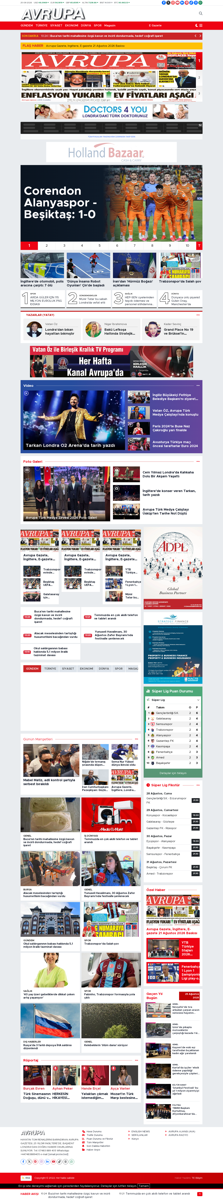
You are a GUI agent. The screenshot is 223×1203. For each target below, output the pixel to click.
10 (187, 245)
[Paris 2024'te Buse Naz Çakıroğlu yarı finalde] (139, 428)
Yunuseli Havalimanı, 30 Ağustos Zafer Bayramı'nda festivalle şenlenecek (114, 635)
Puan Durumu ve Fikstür (100, 1139)
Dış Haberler (32, 1042)
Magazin (109, 25)
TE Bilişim (197, 1178)
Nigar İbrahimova (115, 324)
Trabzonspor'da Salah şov (101, 943)
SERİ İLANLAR (140, 1135)
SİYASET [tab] (68, 668)
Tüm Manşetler (95, 1142)
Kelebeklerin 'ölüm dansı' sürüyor (106, 1045)
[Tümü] (136, 1060)
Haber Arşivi (93, 1150)
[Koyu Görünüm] (196, 25)
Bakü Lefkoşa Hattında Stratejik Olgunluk (118, 332)
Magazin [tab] (135, 668)
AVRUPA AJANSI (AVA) (181, 1131)
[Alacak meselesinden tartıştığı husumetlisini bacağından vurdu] (50, 868)
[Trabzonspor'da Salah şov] (111, 919)
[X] (29, 1161)
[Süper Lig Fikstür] (198, 785)
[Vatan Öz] (34, 329)
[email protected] (58, 1154)
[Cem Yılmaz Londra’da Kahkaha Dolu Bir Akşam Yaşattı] (126, 474)
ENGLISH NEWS (141, 1131)
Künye (135, 1139)
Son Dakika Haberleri (98, 1146)
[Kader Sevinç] (153, 329)
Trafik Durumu (95, 1135)
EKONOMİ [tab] (86, 668)
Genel (27, 836)
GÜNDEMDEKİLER (88, 296)
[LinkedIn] (47, 1161)
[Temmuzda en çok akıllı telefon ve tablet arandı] (111, 814)
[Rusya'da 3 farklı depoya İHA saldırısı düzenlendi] (50, 1020)
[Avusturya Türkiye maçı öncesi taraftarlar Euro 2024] (139, 443)
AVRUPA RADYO (178, 1135)
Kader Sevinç (172, 324)
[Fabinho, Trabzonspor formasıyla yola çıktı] (111, 970)
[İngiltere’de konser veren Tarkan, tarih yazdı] (126, 492)
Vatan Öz (51, 324)
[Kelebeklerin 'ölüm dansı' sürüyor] (111, 1020)
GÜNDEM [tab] (32, 668)
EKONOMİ (71, 25)
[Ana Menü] (200, 25)
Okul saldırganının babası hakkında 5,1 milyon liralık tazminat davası (51, 652)
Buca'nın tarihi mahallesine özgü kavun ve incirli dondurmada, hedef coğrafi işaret (48, 842)
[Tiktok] (59, 1161)
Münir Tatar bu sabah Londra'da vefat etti (93, 301)
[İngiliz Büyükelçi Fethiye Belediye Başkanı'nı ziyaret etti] (139, 396)
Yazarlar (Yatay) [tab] (40, 315)
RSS (27, 1178)
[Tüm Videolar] (198, 385)
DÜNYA (86, 25)
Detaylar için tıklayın (173, 773)
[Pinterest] (35, 1161)
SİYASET (56, 25)
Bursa (27, 889)
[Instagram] (41, 1161)
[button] (196, 36)
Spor (33, 294)
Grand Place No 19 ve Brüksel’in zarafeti (178, 332)
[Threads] (65, 1161)
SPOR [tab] (119, 668)
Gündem (28, 940)
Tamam (144, 1186)
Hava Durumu (94, 1131)
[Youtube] (53, 1161)
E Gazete (155, 25)
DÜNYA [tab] (104, 668)
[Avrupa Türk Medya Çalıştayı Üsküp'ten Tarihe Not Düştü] (126, 511)
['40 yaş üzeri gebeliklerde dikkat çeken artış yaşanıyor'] (50, 970)
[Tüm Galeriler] (198, 461)
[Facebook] (23, 1161)
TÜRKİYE (42, 25)
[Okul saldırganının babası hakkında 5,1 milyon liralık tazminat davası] (50, 919)
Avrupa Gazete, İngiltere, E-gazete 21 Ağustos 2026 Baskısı (85, 45)
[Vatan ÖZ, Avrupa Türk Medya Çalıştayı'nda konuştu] (139, 412)
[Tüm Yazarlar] (198, 315)
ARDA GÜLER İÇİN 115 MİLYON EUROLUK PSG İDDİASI (46, 301)
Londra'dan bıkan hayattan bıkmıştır (59, 331)
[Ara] (200, 13)
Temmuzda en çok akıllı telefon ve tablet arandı (158, 1193)
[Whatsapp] (71, 1161)
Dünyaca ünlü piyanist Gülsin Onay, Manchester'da (185, 301)
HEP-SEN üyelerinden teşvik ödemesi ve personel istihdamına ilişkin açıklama (139, 301)
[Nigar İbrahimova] (93, 329)
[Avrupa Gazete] (53, 13)
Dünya (175, 294)
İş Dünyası (91, 836)
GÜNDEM (27, 25)
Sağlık (128, 294)
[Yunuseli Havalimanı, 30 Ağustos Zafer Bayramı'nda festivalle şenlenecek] (111, 868)
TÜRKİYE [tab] (50, 668)
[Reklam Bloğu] (111, 111)
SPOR (98, 25)
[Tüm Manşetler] (136, 739)
